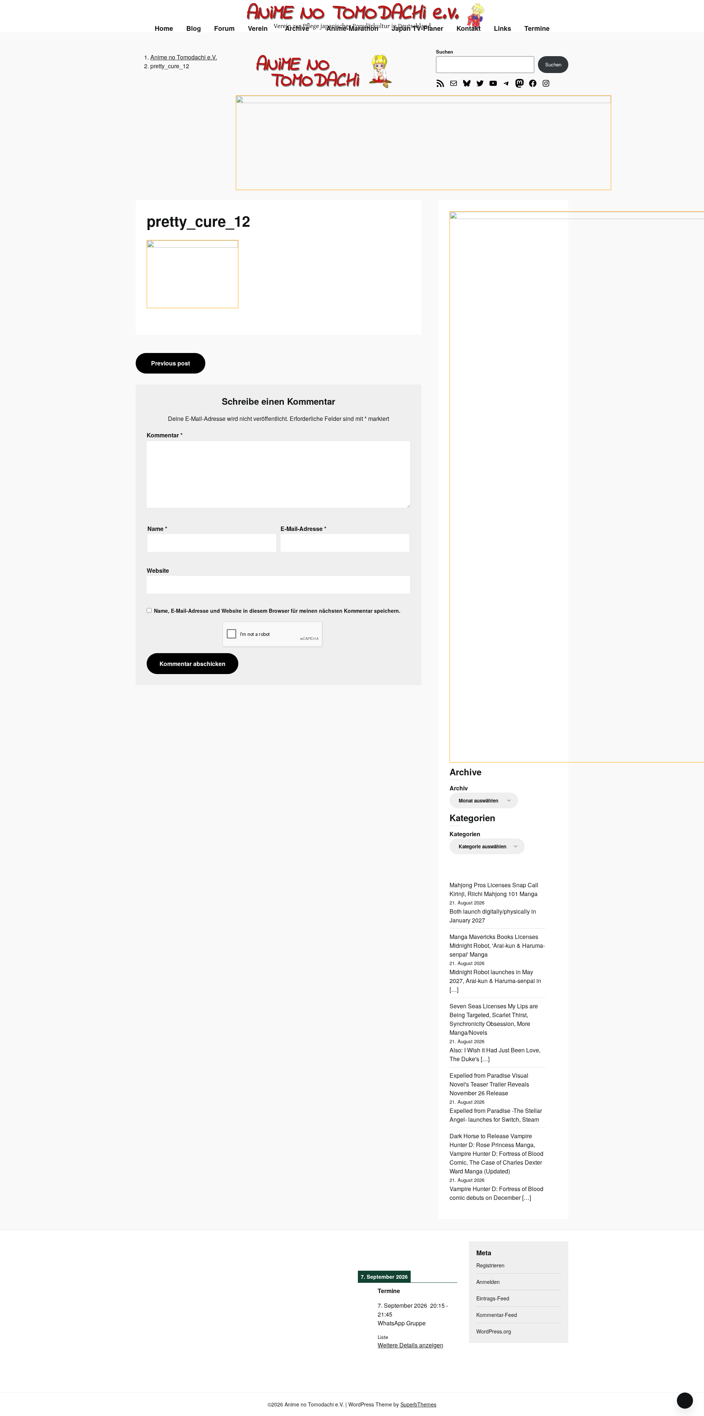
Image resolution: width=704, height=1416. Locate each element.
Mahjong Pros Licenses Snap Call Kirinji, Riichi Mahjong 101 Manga (494, 889)
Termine (537, 28)
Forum (224, 28)
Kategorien (465, 834)
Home (164, 28)
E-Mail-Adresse (303, 528)
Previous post (170, 363)
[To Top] (685, 1401)
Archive (297, 28)
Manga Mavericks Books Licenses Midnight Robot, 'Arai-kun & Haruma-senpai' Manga (497, 945)
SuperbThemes (418, 1404)
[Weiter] (447, 1255)
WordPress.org (493, 1331)
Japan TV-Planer (417, 28)
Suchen (444, 51)
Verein (258, 28)
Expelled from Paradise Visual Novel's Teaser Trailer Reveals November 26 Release (489, 1084)
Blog (193, 28)
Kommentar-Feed (496, 1314)
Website (158, 570)
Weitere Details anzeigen (410, 1345)
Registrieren (490, 1265)
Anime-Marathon (352, 28)
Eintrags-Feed (492, 1298)
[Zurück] (368, 1255)
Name (157, 528)
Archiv (459, 788)
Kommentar (165, 435)
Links (502, 28)
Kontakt (468, 28)
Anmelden (488, 1281)
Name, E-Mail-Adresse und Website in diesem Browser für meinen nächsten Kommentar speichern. (277, 610)
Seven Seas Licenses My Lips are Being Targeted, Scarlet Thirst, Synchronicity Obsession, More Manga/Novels (494, 1019)
